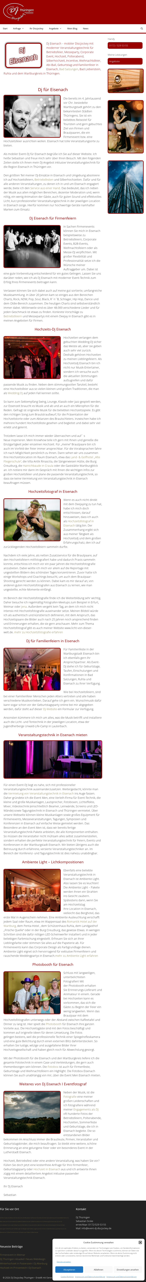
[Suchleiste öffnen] (142, 28)
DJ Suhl (59, 1221)
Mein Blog (72, 28)
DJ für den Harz (44, 1225)
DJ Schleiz (39, 1218)
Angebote (114, 61)
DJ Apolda (31, 1225)
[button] (140, 1242)
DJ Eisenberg (51, 1225)
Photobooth (54, 1024)
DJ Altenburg (45, 1221)
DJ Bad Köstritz (61, 1228)
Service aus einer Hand (45, 188)
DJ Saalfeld (18, 1221)
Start (5, 28)
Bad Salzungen (68, 69)
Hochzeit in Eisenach (47, 1169)
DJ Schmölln (43, 1228)
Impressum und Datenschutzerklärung (90, 1276)
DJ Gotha (20, 1218)
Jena (24, 606)
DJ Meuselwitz (26, 1218)
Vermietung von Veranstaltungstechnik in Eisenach (41, 793)
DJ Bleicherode (34, 1232)
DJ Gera (16, 1218)
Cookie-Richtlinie (67, 1276)
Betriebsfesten (44, 179)
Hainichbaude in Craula (38, 466)
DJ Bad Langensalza (34, 1228)
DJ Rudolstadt (53, 1221)
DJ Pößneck (58, 1225)
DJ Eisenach (34, 1218)
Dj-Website (50, 709)
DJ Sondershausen (51, 1218)
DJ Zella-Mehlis (24, 1225)
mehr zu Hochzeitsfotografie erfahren (38, 632)
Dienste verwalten (64, 1262)
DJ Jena (6, 1218)
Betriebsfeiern (13, 316)
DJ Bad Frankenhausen (12, 1232)
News (85, 28)
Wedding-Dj (15, 393)
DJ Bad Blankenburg (51, 1228)
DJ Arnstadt (10, 1225)
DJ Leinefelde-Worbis (61, 1218)
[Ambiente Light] (125, 81)
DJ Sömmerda (11, 1221)
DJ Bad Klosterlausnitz (36, 1221)
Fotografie (70, 1097)
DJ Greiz (44, 1218)
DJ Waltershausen (25, 1221)
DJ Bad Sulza (17, 1225)
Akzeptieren (69, 1269)
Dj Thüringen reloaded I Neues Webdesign (22, 1259)
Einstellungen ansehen (128, 1269)
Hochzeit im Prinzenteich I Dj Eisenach (20, 1267)
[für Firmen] (125, 187)
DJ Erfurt (2, 1218)
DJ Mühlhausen (10, 1228)
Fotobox (53, 1067)
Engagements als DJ (86, 1109)
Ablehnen (98, 1269)
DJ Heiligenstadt (25, 1228)
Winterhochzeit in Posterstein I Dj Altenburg (23, 1263)
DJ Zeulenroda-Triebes (24, 1232)
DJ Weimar (11, 1218)
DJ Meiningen (17, 1228)
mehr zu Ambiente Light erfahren (76, 956)
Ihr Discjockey (36, 28)
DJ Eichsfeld (37, 1225)
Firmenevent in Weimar (12, 1254)
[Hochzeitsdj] (125, 126)
